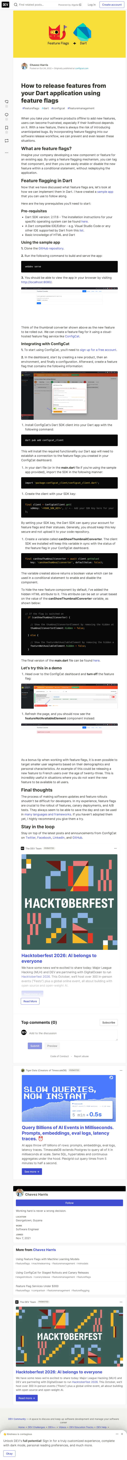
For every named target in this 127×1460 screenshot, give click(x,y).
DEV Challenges (36, 1427)
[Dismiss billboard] (122, 1434)
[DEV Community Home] (5, 4)
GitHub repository (51, 248)
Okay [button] (9, 1453)
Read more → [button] (27, 1398)
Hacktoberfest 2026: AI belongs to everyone (59, 1372)
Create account (112, 4)
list (82, 230)
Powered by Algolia (68, 4)
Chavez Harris (39, 65)
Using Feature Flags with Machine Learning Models (51, 1261)
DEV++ (52, 1427)
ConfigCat (72, 336)
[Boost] (6, 140)
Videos (62, 1427)
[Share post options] (6, 152)
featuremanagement (81, 108)
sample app (105, 191)
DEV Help (102, 1427)
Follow (69, 1203)
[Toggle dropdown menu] (115, 848)
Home (21, 1427)
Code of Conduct (59, 1056)
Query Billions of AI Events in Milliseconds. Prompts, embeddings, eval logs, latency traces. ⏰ (68, 1133)
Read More (30, 1001)
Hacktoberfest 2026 (85, 1382)
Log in (92, 4)
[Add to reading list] (6, 129)
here (84, 221)
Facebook (44, 837)
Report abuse (81, 1056)
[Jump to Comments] (6, 116)
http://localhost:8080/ (36, 282)
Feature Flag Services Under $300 (52, 1288)
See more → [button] (31, 1171)
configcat (58, 108)
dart (45, 108)
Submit (34, 1046)
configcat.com (81, 68)
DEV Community (17, 1418)
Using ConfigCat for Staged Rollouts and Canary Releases (53, 1274)
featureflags (30, 108)
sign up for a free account (98, 350)
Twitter (31, 837)
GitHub (77, 837)
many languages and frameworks (47, 814)
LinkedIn (59, 837)
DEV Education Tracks (81, 1427)
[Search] (15, 5)
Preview (52, 1046)
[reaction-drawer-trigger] (6, 103)
